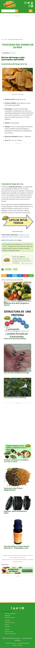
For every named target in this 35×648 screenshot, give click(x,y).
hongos (3, 197)
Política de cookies (17, 645)
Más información (8, 240)
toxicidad (8, 269)
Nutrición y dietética (10, 613)
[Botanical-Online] (9, 4)
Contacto (7, 629)
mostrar (12, 53)
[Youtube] (14, 608)
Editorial (22, 257)
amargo (14, 140)
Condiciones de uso (11, 643)
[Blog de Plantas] (23, 608)
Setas (6, 39)
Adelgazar (7, 615)
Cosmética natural (10, 617)
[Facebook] (11, 608)
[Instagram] (20, 608)
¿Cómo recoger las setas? (21, 237)
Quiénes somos (9, 631)
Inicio (2, 39)
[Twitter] (17, 608)
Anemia (7, 624)
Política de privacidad (23, 643)
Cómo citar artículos (10, 633)
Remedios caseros (10, 622)
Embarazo (7, 626)
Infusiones (7, 620)
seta (16, 127)
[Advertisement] (17, 27)
